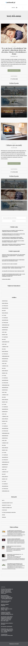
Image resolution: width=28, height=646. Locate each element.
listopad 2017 (5, 459)
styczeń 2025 (5, 317)
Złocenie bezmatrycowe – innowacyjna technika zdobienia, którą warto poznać (13, 241)
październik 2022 (5, 341)
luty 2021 (4, 375)
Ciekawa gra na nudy (14, 145)
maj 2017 (4, 474)
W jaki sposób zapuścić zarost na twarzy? (6, 601)
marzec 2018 (4, 450)
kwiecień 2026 (5, 303)
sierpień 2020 (4, 389)
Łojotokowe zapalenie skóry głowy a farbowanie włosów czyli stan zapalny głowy (13, 260)
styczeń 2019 (5, 426)
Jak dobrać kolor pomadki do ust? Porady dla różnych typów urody (15, 564)
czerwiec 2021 (5, 365)
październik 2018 (5, 433)
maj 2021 (4, 368)
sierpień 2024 (4, 329)
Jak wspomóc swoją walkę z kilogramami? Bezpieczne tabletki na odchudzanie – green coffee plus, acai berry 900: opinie (7, 618)
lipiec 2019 (4, 414)
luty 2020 (4, 404)
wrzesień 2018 (5, 435)
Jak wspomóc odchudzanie (6, 626)
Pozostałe (14, 46)
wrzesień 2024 (5, 327)
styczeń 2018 (5, 454)
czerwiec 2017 (5, 471)
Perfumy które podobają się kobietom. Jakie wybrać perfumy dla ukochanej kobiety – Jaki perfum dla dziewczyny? (13, 255)
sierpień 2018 (4, 438)
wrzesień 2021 (5, 358)
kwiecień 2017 (5, 476)
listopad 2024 (5, 322)
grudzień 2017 (5, 457)
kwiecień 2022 (5, 351)
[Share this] (11, 78)
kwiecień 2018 (5, 447)
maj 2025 (4, 310)
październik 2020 (5, 385)
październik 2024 (5, 324)
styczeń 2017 (5, 483)
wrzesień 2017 (5, 464)
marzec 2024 (4, 334)
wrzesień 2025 (5, 308)
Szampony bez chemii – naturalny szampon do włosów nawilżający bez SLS (7, 613)
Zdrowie (4, 517)
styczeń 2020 (5, 406)
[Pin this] (16, 78)
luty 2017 (4, 481)
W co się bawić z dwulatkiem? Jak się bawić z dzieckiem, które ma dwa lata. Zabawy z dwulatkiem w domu (14, 51)
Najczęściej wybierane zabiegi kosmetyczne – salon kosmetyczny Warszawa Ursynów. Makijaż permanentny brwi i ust (13, 275)
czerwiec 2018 (5, 442)
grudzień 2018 (5, 428)
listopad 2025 (5, 305)
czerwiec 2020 (5, 394)
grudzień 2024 (5, 320)
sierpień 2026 (4, 300)
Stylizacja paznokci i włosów (9, 512)
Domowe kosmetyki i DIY (7, 502)
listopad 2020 (5, 382)
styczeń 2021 (5, 377)
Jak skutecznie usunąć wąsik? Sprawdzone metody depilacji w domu (15, 539)
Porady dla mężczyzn (7, 507)
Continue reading (14, 70)
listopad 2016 (5, 488)
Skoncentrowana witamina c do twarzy (7, 624)
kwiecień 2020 (5, 399)
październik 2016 (5, 491)
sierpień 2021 (4, 361)
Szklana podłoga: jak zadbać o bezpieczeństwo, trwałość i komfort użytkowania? (13, 231)
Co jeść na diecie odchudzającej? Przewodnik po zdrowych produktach (16, 531)
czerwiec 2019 (5, 416)
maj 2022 (4, 349)
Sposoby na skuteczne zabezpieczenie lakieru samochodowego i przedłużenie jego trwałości (13, 238)
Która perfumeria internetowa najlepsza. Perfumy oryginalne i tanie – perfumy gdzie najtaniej (13, 267)
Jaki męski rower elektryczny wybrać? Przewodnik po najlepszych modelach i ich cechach (13, 234)
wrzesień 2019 (5, 409)
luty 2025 (4, 315)
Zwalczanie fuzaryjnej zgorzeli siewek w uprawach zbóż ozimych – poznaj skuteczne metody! (13, 245)
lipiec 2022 (4, 344)
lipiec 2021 (4, 363)
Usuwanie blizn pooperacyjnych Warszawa (7, 635)
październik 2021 (5, 356)
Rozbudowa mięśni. (6, 279)
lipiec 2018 (4, 440)
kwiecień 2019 (5, 418)
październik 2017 (5, 462)
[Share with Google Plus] (14, 78)
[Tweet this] (13, 78)
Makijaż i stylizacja (6, 505)
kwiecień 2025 (5, 312)
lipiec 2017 (4, 469)
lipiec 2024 (4, 332)
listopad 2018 (5, 430)
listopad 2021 (5, 353)
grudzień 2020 (5, 380)
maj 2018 (4, 445)
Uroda (3, 514)
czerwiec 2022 (5, 346)
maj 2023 (4, 339)
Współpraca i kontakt (14, 643)
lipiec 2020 (4, 392)
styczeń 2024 (5, 337)
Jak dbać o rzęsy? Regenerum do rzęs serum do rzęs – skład (6, 608)
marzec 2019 (4, 421)
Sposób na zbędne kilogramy (5, 605)
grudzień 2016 (5, 486)
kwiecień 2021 (5, 370)
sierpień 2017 (4, 466)
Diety (3, 500)
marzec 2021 (4, 373)
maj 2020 (4, 397)
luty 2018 (4, 452)
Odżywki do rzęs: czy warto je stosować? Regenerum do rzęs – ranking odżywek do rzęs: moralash (7, 630)
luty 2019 (4, 423)
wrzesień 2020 (5, 387)
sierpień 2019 (4, 411)
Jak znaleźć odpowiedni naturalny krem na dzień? (13, 271)
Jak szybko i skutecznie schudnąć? (9, 263)
